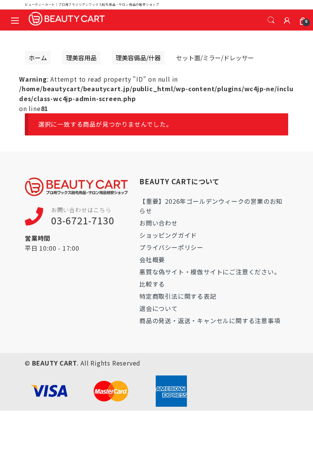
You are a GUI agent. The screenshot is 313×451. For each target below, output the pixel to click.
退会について (158, 308)
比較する (152, 283)
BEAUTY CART (54, 362)
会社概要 (152, 259)
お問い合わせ (158, 222)
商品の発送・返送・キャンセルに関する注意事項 (210, 320)
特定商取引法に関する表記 (177, 296)
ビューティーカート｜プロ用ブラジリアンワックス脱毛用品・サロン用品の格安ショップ (92, 4)
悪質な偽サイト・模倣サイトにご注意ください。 (210, 271)
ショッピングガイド (168, 235)
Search (271, 20)
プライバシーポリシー (171, 247)
